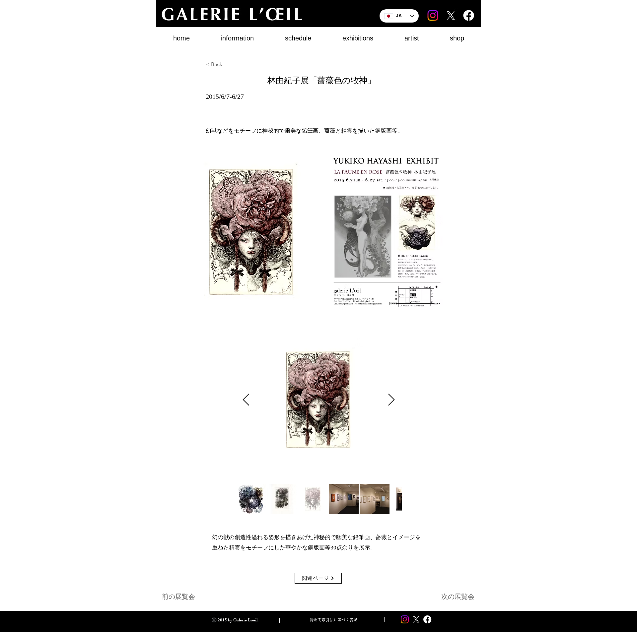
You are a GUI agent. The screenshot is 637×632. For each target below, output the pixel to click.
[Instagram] (433, 15)
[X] (451, 15)
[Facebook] (468, 15)
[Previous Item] (246, 400)
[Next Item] (391, 400)
